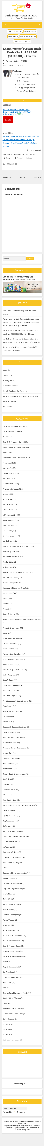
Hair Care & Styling (11, 862)
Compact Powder (10, 758)
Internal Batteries (10, 638)
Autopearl (7, 468)
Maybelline (8, 541)
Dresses (6, 494)
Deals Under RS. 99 (28, 36)
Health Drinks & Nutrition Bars (16, 546)
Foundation (8, 706)
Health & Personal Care (13, 442)
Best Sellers (13, 36)
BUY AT (22, 100)
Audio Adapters (9, 675)
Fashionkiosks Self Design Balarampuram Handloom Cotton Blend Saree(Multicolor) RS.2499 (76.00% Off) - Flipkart (21, 322)
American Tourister (11, 711)
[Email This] (8, 164)
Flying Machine (10, 815)
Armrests (7, 925)
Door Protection (9, 800)
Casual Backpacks (11, 583)
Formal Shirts (9, 484)
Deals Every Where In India (21, 15)
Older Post (37, 177)
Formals (6, 609)
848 (8, 120)
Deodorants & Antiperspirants (16, 572)
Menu (6, 25)
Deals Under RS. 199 (22, 41)
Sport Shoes (8, 525)
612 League (7, 530)
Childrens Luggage (11, 685)
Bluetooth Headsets (11, 557)
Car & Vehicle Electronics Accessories (19, 805)
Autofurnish (8, 504)
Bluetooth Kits (9, 690)
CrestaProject (15, 1126)
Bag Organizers (9, 821)
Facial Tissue (8, 920)
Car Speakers (8, 972)
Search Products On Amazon (15, 391)
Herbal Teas (8, 593)
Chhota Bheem (9, 789)
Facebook (20, 154)
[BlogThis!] (10, 164)
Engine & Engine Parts (12, 888)
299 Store (7, 1024)
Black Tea (7, 779)
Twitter (31, 154)
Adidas (6, 795)
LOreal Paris (8, 510)
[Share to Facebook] (16, 164)
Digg (30, 158)
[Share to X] (13, 164)
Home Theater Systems (12, 659)
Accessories (8, 499)
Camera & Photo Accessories (15, 873)
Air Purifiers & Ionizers (13, 935)
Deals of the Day (9, 401)
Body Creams (8, 769)
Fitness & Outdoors (11, 489)
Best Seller (7, 406)
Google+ (8, 158)
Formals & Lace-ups (11, 628)
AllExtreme (8, 567)
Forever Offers (30, 31)
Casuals (6, 603)
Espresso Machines (11, 977)
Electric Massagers (11, 915)
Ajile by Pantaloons (11, 1040)
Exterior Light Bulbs (11, 951)
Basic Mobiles (9, 520)
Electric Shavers (10, 810)
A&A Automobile (10, 515)
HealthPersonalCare (11, 946)
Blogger (27, 1083)
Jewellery (7, 463)
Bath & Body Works (11, 904)
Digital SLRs (8, 562)
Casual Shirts (9, 473)
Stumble (19, 158)
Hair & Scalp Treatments (13, 669)
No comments (35, 150)
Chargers (7, 784)
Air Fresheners (9, 536)
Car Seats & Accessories (13, 883)
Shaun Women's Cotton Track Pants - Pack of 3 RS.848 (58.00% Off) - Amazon (22, 52)
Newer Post (7, 177)
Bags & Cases (8, 680)
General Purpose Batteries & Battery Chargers (22, 619)
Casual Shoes (8, 878)
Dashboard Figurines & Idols (15, 588)
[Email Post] (4, 164)
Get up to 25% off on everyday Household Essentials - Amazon (19, 278)
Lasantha (36, 1126)
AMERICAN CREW (10, 577)
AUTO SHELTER (9, 930)
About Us (6, 370)
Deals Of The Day (15, 31)
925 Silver (7, 1029)
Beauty (6, 437)
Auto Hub (7, 478)
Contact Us (7, 375)
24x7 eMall (8, 894)
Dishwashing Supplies (12, 737)
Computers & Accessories (13, 447)
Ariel (5, 961)
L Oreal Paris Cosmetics (13, 1014)
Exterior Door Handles (12, 857)
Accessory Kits (9, 551)
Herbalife (7, 899)
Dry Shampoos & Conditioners (16, 701)
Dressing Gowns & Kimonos (15, 748)
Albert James (8, 909)
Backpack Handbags (11, 831)
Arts (5, 988)
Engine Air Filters (11, 852)
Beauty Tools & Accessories (14, 774)
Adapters (7, 722)
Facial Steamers (10, 732)
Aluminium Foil (10, 742)
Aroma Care (8, 753)
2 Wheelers (7, 847)
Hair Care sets (9, 763)
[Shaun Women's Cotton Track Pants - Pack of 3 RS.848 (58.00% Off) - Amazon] (7, 106)
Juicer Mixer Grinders (12, 654)
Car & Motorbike (10, 431)
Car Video (7, 716)
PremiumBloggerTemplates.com (17, 1128)
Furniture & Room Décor (13, 956)
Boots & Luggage (10, 664)
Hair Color (7, 982)
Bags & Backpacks (10, 967)
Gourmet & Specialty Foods (14, 457)
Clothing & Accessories (13, 426)
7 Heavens (7, 1003)
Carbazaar (7, 826)
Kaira (5, 598)
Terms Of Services (10, 386)
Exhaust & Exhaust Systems (15, 727)
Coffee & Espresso (10, 643)
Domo (5, 633)
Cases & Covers (9, 614)
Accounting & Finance (12, 1008)
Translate (21, 1112)
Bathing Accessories (12, 941)
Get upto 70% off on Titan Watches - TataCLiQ (20, 136)
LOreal (6, 868)
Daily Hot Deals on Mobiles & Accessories (20, 396)
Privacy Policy (9, 380)
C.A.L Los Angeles (10, 696)
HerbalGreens (9, 1019)
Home (22, 177)
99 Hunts (7, 1034)
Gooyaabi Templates (22, 1130)
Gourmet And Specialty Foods (15, 993)
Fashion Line (9, 649)
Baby (5, 452)
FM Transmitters (10, 842)
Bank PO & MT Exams (12, 998)
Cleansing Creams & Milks (14, 836)
